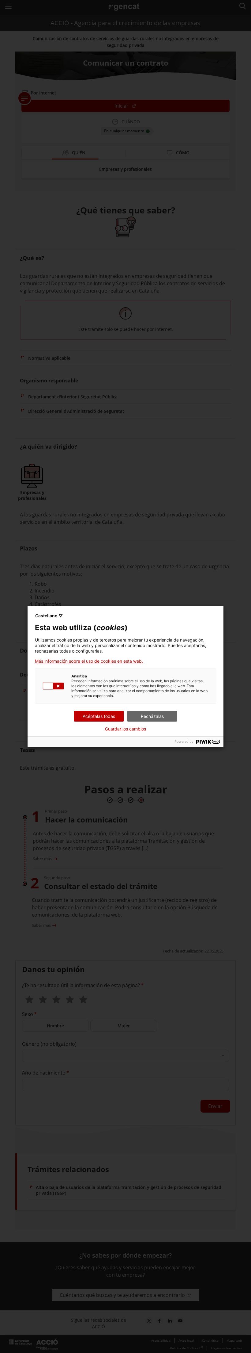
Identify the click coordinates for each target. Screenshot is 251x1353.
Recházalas (152, 716)
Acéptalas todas (99, 716)
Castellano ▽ (49, 615)
